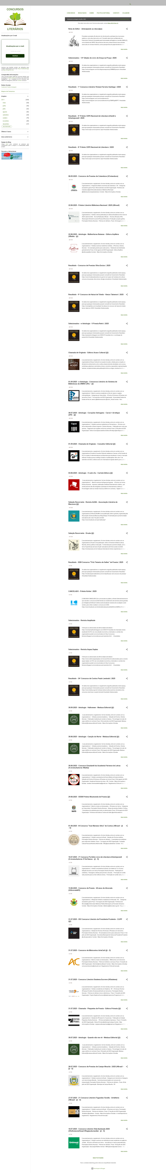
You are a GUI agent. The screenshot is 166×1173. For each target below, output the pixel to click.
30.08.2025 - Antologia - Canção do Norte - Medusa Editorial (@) (93, 737)
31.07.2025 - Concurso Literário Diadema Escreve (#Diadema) (92, 979)
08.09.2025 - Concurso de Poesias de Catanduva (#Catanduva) (93, 176)
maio (4, 103)
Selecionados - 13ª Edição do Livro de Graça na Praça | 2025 (92, 58)
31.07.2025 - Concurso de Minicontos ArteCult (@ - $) (89, 950)
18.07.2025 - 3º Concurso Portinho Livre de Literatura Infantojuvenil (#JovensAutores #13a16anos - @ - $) (95, 858)
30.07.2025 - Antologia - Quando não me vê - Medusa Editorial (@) (94, 1037)
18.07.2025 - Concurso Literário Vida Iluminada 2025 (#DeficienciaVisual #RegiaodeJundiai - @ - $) (89, 1130)
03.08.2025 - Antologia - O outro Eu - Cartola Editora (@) (90, 473)
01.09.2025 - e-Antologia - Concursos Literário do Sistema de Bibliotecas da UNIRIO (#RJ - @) (92, 383)
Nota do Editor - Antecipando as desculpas (85, 29)
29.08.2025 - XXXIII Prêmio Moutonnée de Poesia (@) (89, 797)
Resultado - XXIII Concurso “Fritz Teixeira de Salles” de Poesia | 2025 (95, 562)
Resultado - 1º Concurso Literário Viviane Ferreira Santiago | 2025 (94, 87)
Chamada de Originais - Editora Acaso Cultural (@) (88, 353)
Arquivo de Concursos (8, 91)
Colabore (125, 13)
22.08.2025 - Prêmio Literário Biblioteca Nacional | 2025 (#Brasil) (93, 205)
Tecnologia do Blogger (99, 1168)
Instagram (13, 87)
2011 (2, 100)
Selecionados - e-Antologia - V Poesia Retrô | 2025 (88, 324)
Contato (116, 13)
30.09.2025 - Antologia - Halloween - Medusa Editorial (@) (91, 707)
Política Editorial (103, 13)
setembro (6, 115)
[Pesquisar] (130, 4)
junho (4, 106)
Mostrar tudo (124, 19)
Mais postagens (98, 1158)
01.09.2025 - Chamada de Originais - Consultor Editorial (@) (92, 444)
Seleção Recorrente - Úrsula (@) (81, 533)
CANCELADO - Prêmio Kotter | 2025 (82, 591)
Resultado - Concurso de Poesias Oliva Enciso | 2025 (89, 265)
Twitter (9, 87)
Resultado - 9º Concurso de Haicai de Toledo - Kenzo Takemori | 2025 (95, 294)
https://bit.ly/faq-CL (113, 23)
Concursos (71, 13)
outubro (5, 118)
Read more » (124, 49)
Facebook (3, 87)
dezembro (6, 124)
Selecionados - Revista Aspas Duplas (83, 649)
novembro (6, 121)
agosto (5, 112)
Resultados (82, 13)
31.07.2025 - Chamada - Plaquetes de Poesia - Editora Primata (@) (94, 1008)
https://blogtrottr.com (8, 70)
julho (4, 109)
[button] (127, 29)
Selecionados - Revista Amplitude (81, 620)
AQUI (7, 144)
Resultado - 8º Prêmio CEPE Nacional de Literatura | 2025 (91, 147)
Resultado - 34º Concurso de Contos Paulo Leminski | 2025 (91, 678)
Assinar (15, 56)
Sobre (91, 13)
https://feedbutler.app (23, 68)
